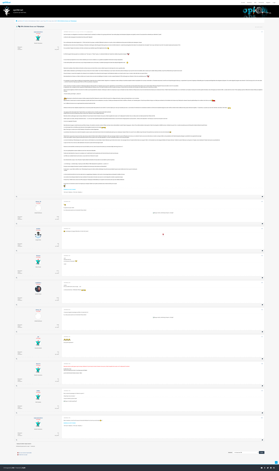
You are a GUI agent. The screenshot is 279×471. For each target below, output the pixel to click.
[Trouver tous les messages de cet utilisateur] (17, 197)
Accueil (243, 2)
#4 (262, 255)
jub (38, 336)
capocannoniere (38, 32)
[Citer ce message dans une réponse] (262, 197)
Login (274, 2)
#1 (262, 31)
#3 (262, 228)
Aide (255, 2)
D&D (13, 468)
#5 (262, 282)
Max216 (38, 364)
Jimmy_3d (38, 201)
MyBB (23, 468)
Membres (249, 2)
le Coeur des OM (52, 21)
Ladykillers (38, 282)
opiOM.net (7, 2)
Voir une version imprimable (25, 452)
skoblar (38, 228)
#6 (262, 309)
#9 (262, 390)
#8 (262, 363)
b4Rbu (38, 391)
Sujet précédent (20, 443)
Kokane (38, 255)
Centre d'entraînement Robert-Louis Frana (35, 21)
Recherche (261, 2)
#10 (262, 417)
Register (268, 2)
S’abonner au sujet (23, 454)
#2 (262, 201)
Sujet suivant (28, 443)
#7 (262, 336)
